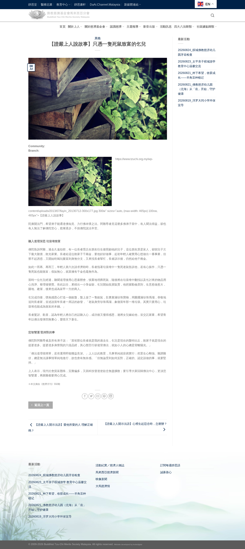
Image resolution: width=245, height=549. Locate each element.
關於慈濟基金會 (95, 26)
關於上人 (74, 26)
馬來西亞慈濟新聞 (107, 472)
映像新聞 (101, 479)
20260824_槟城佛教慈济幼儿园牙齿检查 (196, 52)
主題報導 (132, 26)
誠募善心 (166, 472)
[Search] (212, 15)
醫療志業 (46, 4)
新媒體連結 (131, 4)
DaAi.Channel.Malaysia (105, 4)
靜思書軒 (80, 4)
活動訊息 (166, 26)
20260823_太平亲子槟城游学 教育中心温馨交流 (196, 64)
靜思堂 (32, 4)
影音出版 (149, 26)
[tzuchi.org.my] (60, 15)
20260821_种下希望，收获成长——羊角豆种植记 (196, 75)
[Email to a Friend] (98, 396)
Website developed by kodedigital (128, 544)
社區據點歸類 (205, 26)
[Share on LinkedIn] (111, 396)
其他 (98, 38)
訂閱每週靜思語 (170, 465)
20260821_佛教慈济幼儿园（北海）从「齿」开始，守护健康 (196, 89)
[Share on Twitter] (91, 396)
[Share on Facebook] (85, 396)
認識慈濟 (116, 26)
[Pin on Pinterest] (104, 396)
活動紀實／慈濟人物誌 (110, 465)
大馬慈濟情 (103, 486)
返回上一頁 (41, 405)
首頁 (62, 26)
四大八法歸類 (183, 26)
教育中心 (62, 4)
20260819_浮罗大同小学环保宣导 (196, 103)
